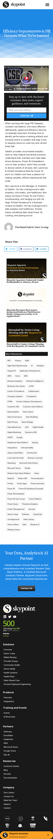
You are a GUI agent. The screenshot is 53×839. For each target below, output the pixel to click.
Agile (27, 360)
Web (24, 524)
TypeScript (37, 514)
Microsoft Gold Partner (29, 463)
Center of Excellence (15, 391)
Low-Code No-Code (15, 458)
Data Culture (28, 412)
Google (20, 437)
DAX (27, 427)
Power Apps (22, 483)
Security (31, 509)
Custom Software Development (29, 401)
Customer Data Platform (33, 407)
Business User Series (16, 386)
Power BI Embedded (15, 494)
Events (7, 713)
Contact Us (9, 796)
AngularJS (11, 371)
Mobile (27, 468)
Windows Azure (13, 530)
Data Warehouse (14, 427)
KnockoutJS (32, 453)
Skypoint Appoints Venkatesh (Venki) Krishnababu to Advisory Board (25, 281)
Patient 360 (22, 478)
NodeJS (10, 478)
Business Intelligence (34, 381)
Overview (8, 649)
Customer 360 (13, 407)
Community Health (12, 665)
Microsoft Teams (14, 468)
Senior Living (12, 514)
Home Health (9, 669)
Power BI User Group (16, 499)
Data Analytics (13, 412)
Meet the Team (10, 800)
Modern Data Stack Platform (18, 473)
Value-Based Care (12, 680)
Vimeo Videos (13, 524)
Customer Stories (11, 766)
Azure (17, 376)
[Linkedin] (5, 617)
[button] (47, 5)
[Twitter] (10, 617)
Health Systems (10, 672)
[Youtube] (14, 617)
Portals (10, 483)
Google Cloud (10, 751)
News (36, 473)
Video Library (28, 519)
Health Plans (9, 676)
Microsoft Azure (11, 747)
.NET (9, 360)
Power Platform (35, 499)
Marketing (11, 463)
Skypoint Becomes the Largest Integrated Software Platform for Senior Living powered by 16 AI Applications (24, 313)
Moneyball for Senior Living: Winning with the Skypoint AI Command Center (26, 345)
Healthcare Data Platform (17, 442)
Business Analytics (14, 381)
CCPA (31, 386)
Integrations (12, 448)
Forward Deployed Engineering (17, 684)
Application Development (30, 371)
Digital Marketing (14, 432)
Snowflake (8, 735)
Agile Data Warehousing (17, 366)
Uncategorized (13, 519)
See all (6, 754)
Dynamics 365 (31, 432)
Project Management (15, 509)
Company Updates (15, 396)
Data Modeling (32, 417)
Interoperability (27, 448)
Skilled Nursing (10, 657)
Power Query (12, 504)
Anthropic (8, 731)
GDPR (10, 437)
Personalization (37, 478)
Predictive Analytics (30, 504)
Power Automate (37, 483)
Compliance (31, 396)
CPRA (9, 401)
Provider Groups (11, 661)
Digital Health (38, 427)
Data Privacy (12, 422)
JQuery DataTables (15, 453)
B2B (25, 376)
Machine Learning (35, 458)
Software (25, 514)
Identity (35, 442)
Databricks (8, 739)
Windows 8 (34, 524)
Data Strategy (27, 422)
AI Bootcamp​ (9, 717)
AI (32, 366)
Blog (6, 770)
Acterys (18, 360)
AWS (9, 376)
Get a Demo (9, 792)
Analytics (40, 366)
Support (7, 804)
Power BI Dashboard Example (31, 489)
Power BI (11, 489)
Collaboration (33, 391)
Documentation (10, 777)
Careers (7, 808)
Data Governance (14, 417)
